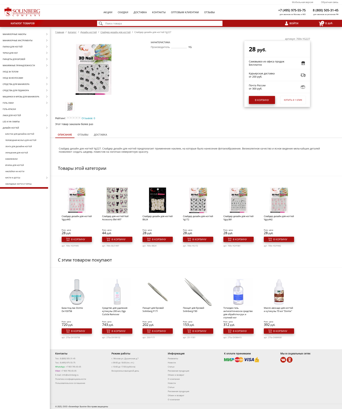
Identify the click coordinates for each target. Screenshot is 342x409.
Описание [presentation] (65, 134)
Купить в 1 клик (293, 99)
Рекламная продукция (178, 370)
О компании (174, 379)
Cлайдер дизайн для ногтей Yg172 (198, 218)
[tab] (64, 135)
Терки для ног (10, 53)
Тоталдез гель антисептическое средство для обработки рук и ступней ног (238, 312)
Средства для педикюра (16, 90)
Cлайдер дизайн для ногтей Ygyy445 (77, 218)
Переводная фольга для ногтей (20, 140)
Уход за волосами (13, 78)
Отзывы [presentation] (82, 134)
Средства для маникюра (16, 84)
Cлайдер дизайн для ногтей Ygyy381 (238, 218)
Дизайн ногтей (11, 127)
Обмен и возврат (176, 375)
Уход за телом (10, 71)
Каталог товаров (23, 23)
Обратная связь (329, 2)
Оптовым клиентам (185, 12)
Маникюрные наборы (14, 34)
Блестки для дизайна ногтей (19, 134)
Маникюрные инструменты (17, 40)
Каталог (72, 32)
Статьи (171, 366)
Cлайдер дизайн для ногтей (115, 32)
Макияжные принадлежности (19, 65)
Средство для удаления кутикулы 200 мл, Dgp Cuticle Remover (114, 311)
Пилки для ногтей (12, 46)
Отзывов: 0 (88, 118)
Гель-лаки (8, 102)
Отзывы (209, 12)
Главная (59, 32)
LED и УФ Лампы (11, 121)
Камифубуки (11, 159)
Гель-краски (9, 109)
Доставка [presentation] (100, 134)
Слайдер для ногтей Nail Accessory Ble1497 (115, 218)
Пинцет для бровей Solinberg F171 (153, 309)
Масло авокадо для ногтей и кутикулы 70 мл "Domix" (278, 309)
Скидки (123, 12)
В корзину (262, 100)
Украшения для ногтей (16, 152)
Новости (172, 362)
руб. (327, 23)
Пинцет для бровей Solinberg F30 (193, 309)
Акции (107, 12)
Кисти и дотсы (12, 177)
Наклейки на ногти (14, 171)
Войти (293, 23)
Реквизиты (173, 358)
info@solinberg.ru (70, 375)
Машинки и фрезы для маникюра (21, 96)
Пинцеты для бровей (14, 59)
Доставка (140, 12)
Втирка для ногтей (14, 165)
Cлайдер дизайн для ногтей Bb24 (157, 218)
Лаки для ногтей (12, 115)
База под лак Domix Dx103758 (72, 309)
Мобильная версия (302, 2)
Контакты (159, 12)
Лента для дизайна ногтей (18, 146)
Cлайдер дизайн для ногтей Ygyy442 (279, 218)
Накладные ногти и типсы (18, 184)
